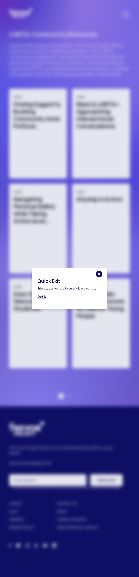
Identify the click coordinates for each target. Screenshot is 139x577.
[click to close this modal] (99, 274)
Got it (41, 297)
